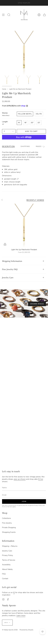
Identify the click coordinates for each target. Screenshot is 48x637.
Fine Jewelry (7, 523)
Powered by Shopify (26, 630)
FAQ (4, 574)
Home (4, 89)
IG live (40, 479)
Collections (6, 518)
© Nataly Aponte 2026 (10, 630)
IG (14, 592)
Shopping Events (9, 532)
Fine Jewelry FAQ (10, 269)
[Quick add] (5, 244)
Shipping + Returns (9, 546)
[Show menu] (3, 15)
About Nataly (7, 569)
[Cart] (44, 15)
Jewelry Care (7, 277)
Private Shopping (9, 527)
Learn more (20, 615)
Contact (5, 578)
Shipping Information (12, 261)
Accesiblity (6, 564)
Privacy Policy (38, 505)
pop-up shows (20, 479)
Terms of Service (7, 507)
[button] (8, 15)
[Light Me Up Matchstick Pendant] (24, 225)
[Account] (39, 15)
